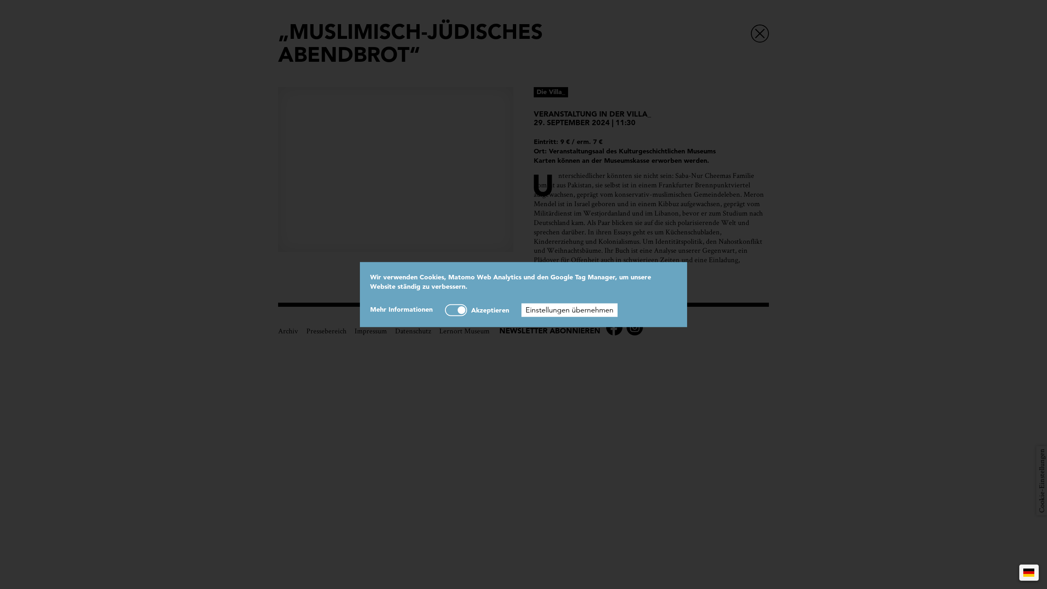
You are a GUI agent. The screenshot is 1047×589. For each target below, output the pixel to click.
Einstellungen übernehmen (569, 309)
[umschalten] (456, 310)
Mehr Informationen (401, 309)
